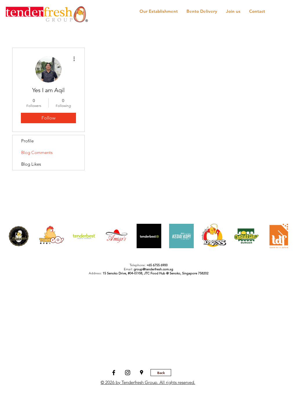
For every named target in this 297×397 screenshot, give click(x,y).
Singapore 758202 (195, 273)
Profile (27, 141)
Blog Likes (31, 164)
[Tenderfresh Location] (141, 372)
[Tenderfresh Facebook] (113, 372)
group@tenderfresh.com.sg (153, 269)
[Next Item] (280, 236)
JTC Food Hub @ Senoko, (163, 273)
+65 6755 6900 (157, 265)
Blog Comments (36, 152)
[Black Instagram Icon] (127, 372)
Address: (116, 273)
